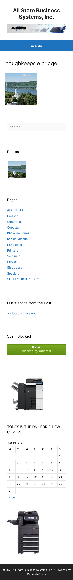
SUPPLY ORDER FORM (23, 279)
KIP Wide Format (19, 233)
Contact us (15, 222)
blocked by (36, 349)
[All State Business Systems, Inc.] (36, 28)
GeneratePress (36, 574)
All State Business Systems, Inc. (36, 13)
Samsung (13, 256)
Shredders (14, 267)
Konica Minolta (17, 239)
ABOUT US (15, 210)
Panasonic (14, 245)
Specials (13, 273)
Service (12, 262)
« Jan (12, 497)
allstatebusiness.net (21, 313)
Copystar (13, 227)
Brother (12, 216)
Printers (12, 250)
